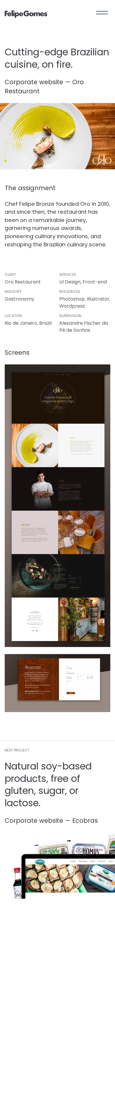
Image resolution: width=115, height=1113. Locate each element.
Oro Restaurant (23, 281)
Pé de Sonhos (74, 330)
